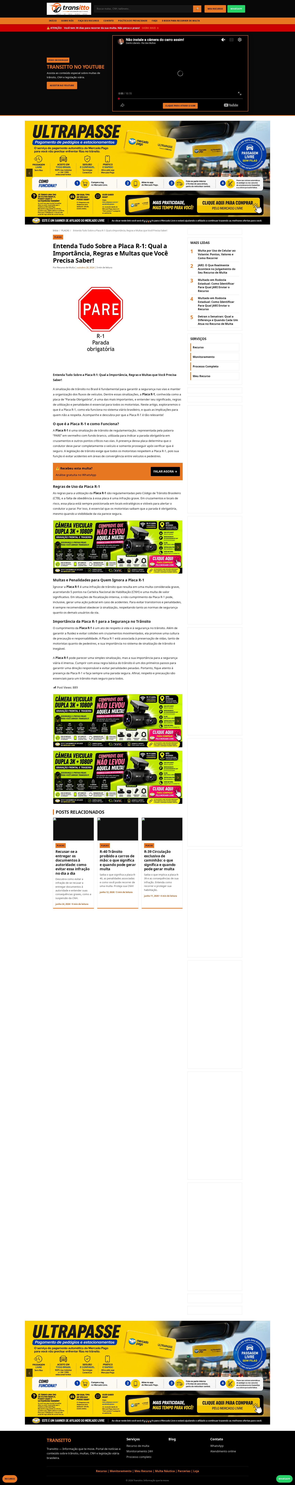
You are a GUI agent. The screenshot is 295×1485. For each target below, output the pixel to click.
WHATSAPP (236, 8)
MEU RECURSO (215, 8)
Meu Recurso (201, 376)
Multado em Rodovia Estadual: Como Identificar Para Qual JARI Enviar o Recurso (216, 285)
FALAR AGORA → (165, 471)
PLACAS (65, 230)
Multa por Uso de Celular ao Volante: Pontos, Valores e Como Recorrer (217, 254)
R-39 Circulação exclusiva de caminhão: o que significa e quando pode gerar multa (159, 860)
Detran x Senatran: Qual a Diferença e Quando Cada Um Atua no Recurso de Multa (218, 320)
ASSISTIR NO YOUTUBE (62, 85)
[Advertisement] (214, 459)
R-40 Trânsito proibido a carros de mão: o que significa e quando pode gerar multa (118, 860)
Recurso (198, 347)
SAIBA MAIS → (150, 27)
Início (55, 230)
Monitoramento (204, 357)
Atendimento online (223, 1451)
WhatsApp (217, 1446)
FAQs (154, 20)
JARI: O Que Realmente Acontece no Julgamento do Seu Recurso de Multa (216, 269)
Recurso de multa (138, 1446)
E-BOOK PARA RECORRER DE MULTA (181, 20)
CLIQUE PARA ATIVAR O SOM (180, 106)
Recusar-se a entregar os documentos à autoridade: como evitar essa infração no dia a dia (72, 862)
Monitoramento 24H (140, 1451)
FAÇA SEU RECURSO (88, 20)
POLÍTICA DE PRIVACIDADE (132, 20)
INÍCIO (53, 20)
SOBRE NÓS (67, 20)
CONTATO (108, 20)
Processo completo (139, 1457)
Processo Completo (206, 366)
